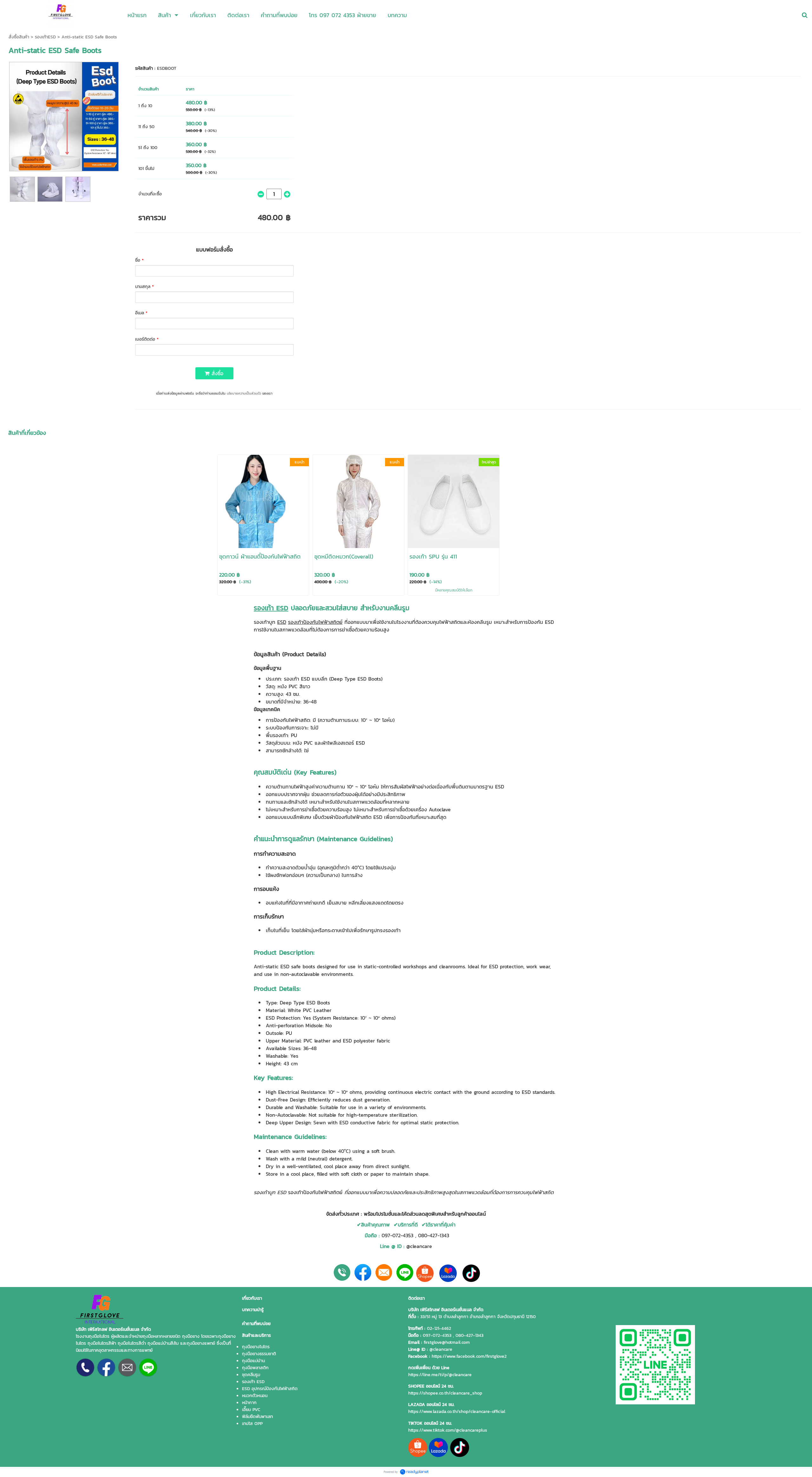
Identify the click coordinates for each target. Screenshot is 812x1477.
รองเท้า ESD (271, 608)
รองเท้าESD (45, 37)
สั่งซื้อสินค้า (19, 37)
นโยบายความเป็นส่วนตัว (244, 393)
